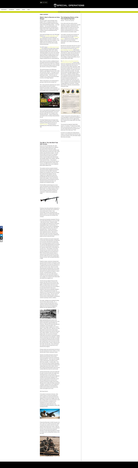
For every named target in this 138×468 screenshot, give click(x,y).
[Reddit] (1, 232)
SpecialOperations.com (69, 5)
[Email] (1, 240)
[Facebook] (1, 227)
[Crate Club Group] (69, 464)
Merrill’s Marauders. (44, 124)
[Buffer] (1, 238)
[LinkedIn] (1, 235)
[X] (1, 230)
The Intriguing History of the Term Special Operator (69, 18)
